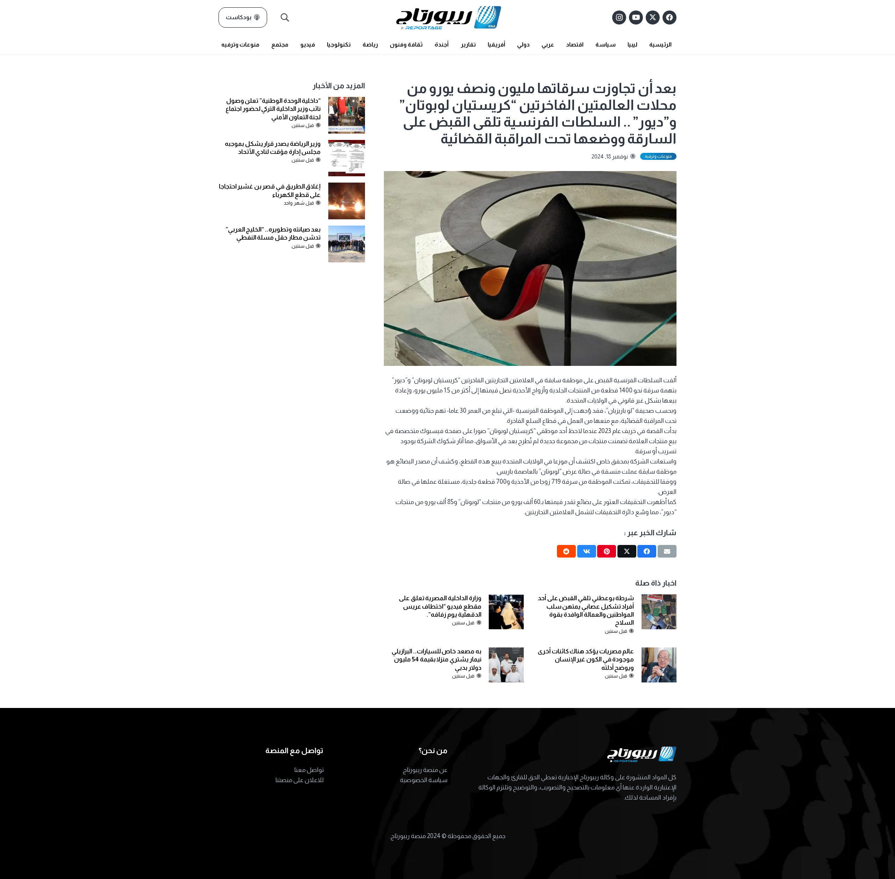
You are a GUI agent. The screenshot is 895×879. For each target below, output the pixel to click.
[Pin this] (606, 551)
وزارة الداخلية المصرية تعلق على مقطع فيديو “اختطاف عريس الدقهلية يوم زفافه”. (440, 606)
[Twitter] (653, 17)
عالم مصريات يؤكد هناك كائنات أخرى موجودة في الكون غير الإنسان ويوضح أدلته (586, 659)
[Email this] (667, 551)
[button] (285, 17)
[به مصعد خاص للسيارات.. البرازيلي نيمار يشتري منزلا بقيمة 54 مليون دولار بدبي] (506, 652)
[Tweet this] (626, 551)
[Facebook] (669, 17)
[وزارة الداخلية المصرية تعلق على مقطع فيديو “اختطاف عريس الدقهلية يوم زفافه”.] (506, 599)
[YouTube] (636, 17)
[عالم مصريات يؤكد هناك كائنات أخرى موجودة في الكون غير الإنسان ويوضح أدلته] (659, 652)
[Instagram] (619, 17)
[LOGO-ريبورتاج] (448, 17)
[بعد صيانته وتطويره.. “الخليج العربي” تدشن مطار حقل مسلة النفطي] (346, 230)
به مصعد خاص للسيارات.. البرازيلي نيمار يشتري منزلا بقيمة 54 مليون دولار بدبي (436, 659)
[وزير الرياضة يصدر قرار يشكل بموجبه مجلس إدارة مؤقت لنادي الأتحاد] (346, 144)
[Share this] (646, 551)
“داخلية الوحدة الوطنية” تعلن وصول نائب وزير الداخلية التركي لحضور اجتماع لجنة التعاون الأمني (273, 109)
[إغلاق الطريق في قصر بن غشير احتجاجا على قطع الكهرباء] (346, 187)
